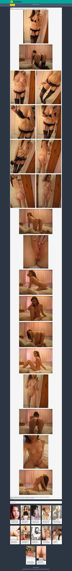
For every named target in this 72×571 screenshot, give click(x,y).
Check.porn (37, 567)
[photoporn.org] (16, 1)
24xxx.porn (34, 567)
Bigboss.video (34, 4)
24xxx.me (38, 4)
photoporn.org (27, 569)
